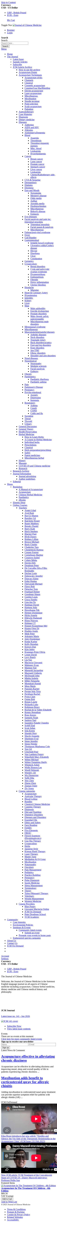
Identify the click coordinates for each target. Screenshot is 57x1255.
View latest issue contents (19, 1029)
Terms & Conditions (16, 1209)
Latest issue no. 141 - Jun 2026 (15, 1016)
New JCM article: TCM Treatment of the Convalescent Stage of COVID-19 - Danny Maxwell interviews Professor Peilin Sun (26, 1178)
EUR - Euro (12, 15)
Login (10, 32)
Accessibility (13, 1220)
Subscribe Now (14, 1026)
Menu (4, 49)
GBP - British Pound (16, 12)
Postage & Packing (16, 1212)
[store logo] (27, 25)
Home (10, 54)
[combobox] (14, 43)
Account (5, 956)
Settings (4, 958)
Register (11, 30)
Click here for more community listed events (21, 1039)
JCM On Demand (15, 946)
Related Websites (15, 1217)
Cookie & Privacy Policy (18, 1214)
